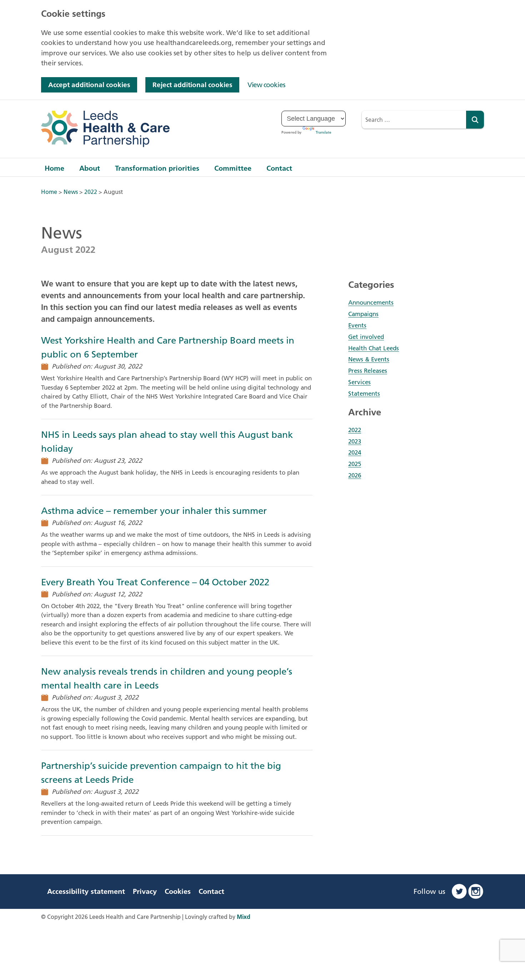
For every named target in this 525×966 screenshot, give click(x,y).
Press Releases (367, 370)
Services (359, 382)
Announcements (371, 302)
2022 (354, 430)
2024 (354, 452)
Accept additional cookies (89, 85)
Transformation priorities (157, 168)
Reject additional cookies (192, 85)
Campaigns (363, 313)
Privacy (145, 891)
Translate (323, 132)
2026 (354, 475)
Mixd (243, 916)
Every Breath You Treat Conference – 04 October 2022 (155, 582)
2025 (354, 463)
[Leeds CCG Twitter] (459, 891)
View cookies (266, 85)
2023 (354, 441)
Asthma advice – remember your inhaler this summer (154, 510)
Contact (279, 168)
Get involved (366, 336)
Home (54, 168)
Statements (364, 393)
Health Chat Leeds (373, 348)
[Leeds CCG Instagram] (475, 891)
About (89, 168)
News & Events (368, 359)
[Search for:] (414, 120)
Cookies (178, 891)
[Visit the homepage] (105, 129)
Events (357, 325)
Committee (232, 168)
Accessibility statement (86, 891)
